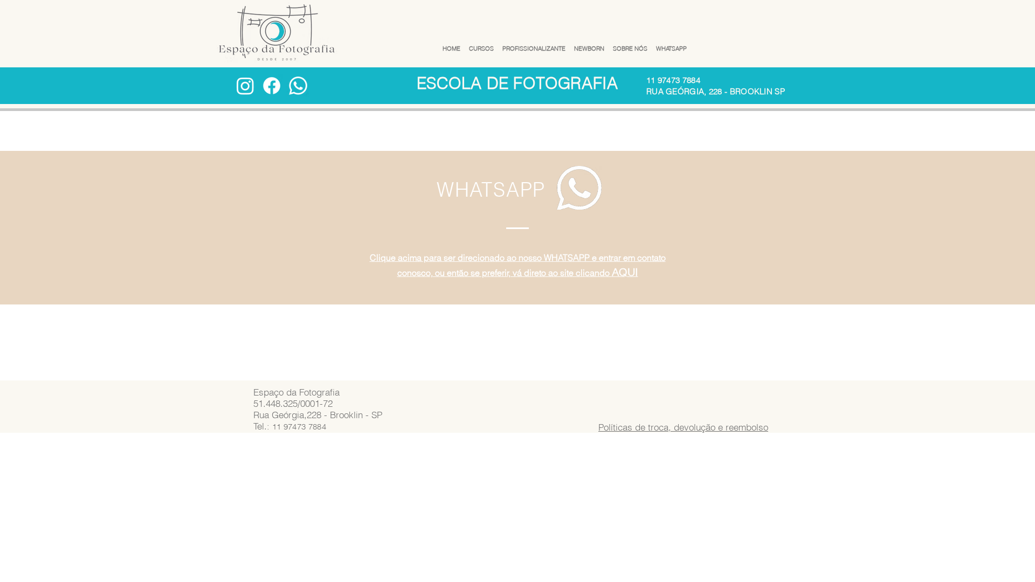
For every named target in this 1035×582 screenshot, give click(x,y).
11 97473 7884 (673, 80)
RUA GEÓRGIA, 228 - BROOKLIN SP (715, 91)
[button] (481, 44)
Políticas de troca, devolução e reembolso (683, 427)
